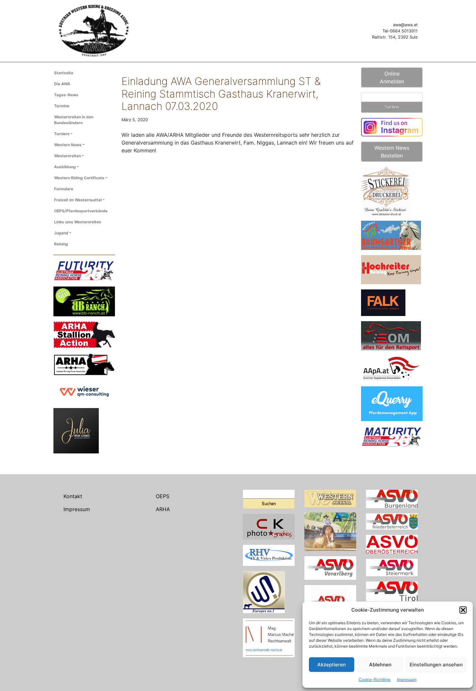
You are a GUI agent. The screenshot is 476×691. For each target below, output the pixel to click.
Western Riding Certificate (79, 177)
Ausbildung (65, 166)
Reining (61, 243)
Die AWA (62, 83)
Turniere (62, 133)
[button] (463, 610)
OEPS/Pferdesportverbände (81, 210)
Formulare (63, 188)
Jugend (61, 232)
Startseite (63, 72)
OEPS (162, 496)
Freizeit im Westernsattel (78, 199)
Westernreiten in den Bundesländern (73, 119)
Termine (61, 105)
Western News (68, 144)
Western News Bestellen (391, 152)
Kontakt (72, 496)
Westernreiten (67, 155)
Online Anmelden (392, 77)
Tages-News (66, 94)
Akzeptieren (331, 665)
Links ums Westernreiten (77, 221)
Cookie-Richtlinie (375, 679)
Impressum (406, 679)
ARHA (163, 509)
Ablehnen (380, 665)
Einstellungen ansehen (436, 665)
